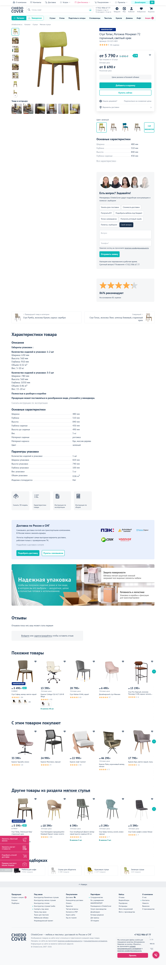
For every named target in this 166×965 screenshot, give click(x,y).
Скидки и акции (18, 897)
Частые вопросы (72, 909)
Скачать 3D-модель (20, 505)
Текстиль (108, 18)
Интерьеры (123, 906)
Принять (132, 955)
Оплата (68, 903)
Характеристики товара (40, 506)
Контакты (37, 2)
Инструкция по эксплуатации (60, 506)
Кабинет (131, 12)
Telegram (117, 12)
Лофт (139, 18)
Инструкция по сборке (81, 506)
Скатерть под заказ (41, 909)
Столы (62, 18)
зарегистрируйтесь (43, 635)
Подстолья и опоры (77, 18)
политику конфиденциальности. (129, 951)
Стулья (52, 18)
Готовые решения (97, 915)
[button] (28, 10)
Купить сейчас (125, 92)
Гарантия (69, 906)
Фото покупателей (126, 909)
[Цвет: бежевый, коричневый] (113, 127)
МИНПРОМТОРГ (97, 903)
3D (152, 2)
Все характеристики (106, 161)
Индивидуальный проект (43, 921)
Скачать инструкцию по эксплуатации (30, 403)
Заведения (36, 18)
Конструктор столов (41, 903)
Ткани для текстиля (41, 915)
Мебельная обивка (41, 918)
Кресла (119, 18)
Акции (148, 18)
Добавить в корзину (125, 85)
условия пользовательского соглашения (129, 947)
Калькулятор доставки (74, 900)
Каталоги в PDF (72, 912)
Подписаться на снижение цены (137, 101)
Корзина (151, 12)
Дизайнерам (140, 2)
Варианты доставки (111, 107)
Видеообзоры (124, 900)
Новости (145, 903)
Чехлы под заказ (40, 912)
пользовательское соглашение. (95, 941)
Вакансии (145, 906)
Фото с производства (127, 912)
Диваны (129, 18)
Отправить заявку (109, 254)
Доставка (52, 2)
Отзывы (121, 897)
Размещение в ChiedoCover (101, 906)
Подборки (15, 903)
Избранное (141, 12)
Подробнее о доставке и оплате (30, 544)
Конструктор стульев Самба (44, 906)
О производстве (148, 909)
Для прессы (95, 918)
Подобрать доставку (28, 553)
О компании (21, 2)
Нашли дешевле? (110, 101)
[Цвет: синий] (125, 127)
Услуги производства (98, 909)
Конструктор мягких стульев (45, 900)
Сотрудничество (97, 897)
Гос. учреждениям (97, 900)
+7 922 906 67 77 (103, 8)
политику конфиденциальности (137, 248)
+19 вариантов (149, 127)
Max (124, 12)
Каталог (20, 18)
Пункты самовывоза (53, 553)
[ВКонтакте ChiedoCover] (151, 948)
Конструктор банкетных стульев (46, 897)
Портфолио (123, 903)
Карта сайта (70, 915)
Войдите (25, 635)
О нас (144, 897)
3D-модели (95, 921)
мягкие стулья (76, 790)
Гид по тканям (71, 918)
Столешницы (94, 18)
